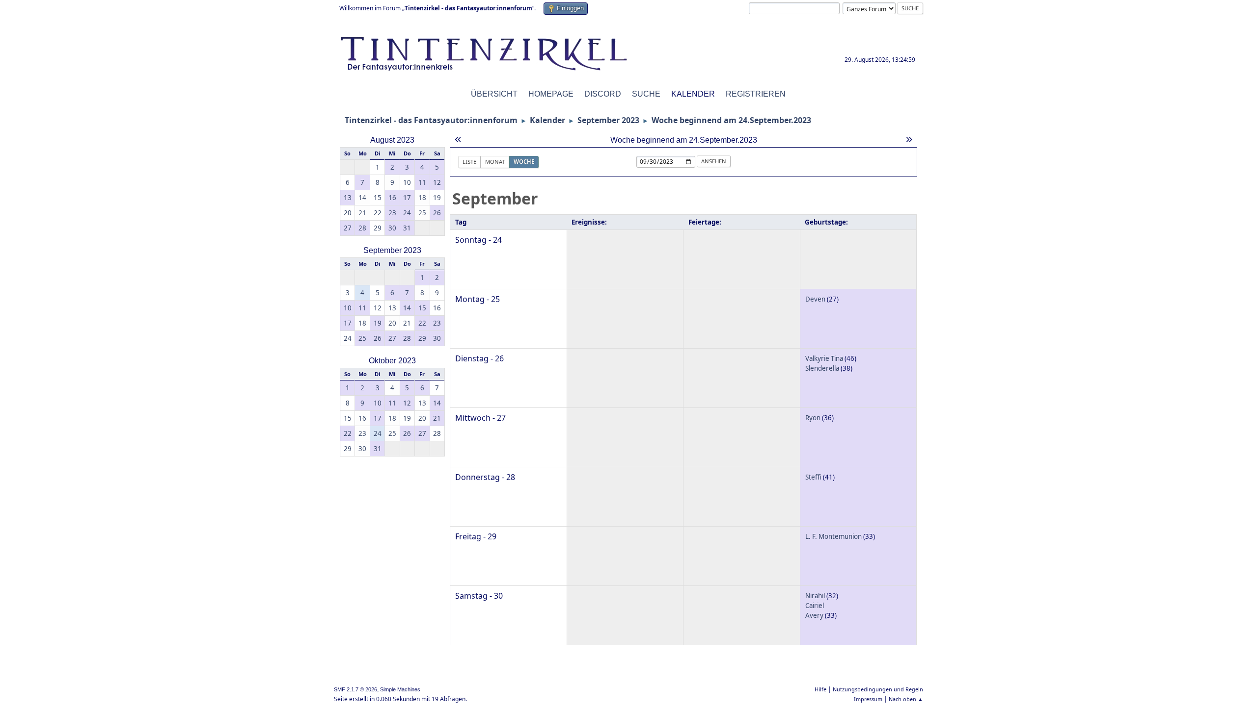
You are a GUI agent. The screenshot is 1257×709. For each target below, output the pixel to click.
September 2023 (392, 250)
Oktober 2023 (392, 360)
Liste (469, 161)
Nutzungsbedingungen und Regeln (878, 689)
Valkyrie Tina (824, 358)
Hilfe (820, 689)
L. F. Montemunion (833, 536)
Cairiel (814, 605)
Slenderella (822, 368)
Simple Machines (400, 689)
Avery (814, 615)
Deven (815, 299)
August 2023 (392, 140)
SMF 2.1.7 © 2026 (355, 689)
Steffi (813, 477)
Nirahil (815, 595)
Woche (524, 161)
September (495, 198)
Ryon (812, 417)
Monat (495, 161)
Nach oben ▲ (906, 699)
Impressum (868, 699)
